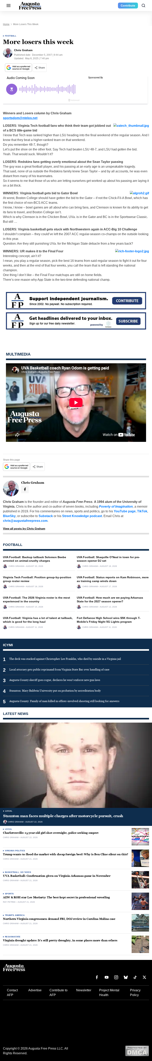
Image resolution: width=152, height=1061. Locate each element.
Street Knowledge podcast (82, 516)
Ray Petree (9, 902)
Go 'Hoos (25, 872)
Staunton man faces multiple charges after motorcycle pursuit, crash (63, 816)
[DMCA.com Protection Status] (137, 1050)
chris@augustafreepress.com (25, 520)
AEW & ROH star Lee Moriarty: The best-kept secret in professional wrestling (56, 897)
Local (8, 811)
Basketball (12, 872)
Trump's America (15, 915)
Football (10, 36)
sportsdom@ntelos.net (20, 118)
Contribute (128, 5)
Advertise (35, 990)
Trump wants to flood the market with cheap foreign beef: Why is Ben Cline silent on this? (65, 854)
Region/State (13, 937)
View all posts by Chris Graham (24, 528)
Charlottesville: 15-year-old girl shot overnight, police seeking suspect (51, 833)
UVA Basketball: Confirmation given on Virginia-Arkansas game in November (56, 876)
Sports (9, 894)
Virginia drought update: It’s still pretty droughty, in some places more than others (60, 940)
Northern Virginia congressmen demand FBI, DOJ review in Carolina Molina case (59, 919)
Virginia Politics (15, 851)
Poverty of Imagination (116, 506)
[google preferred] (19, 67)
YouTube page (125, 511)
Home (6, 24)
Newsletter (83, 990)
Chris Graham (16, 566)
